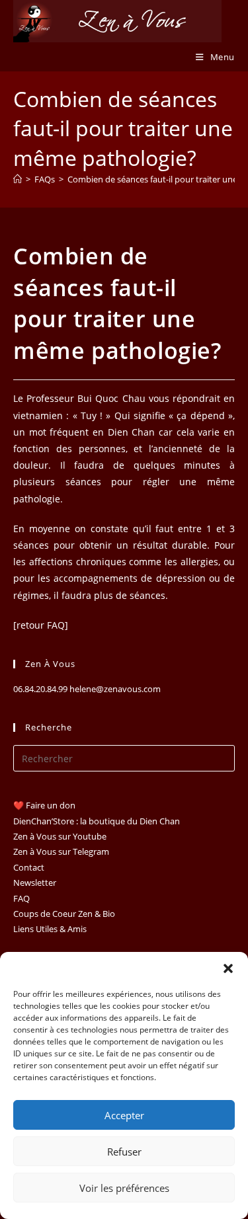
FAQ (21, 898)
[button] (228, 968)
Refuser (124, 1151)
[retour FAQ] (40, 625)
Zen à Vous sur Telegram (61, 851)
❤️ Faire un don (44, 805)
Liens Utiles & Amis (50, 929)
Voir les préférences (124, 1188)
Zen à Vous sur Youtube (59, 836)
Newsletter (34, 882)
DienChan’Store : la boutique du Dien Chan (96, 821)
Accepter (124, 1115)
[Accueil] (17, 179)
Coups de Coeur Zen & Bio (64, 914)
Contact (28, 867)
